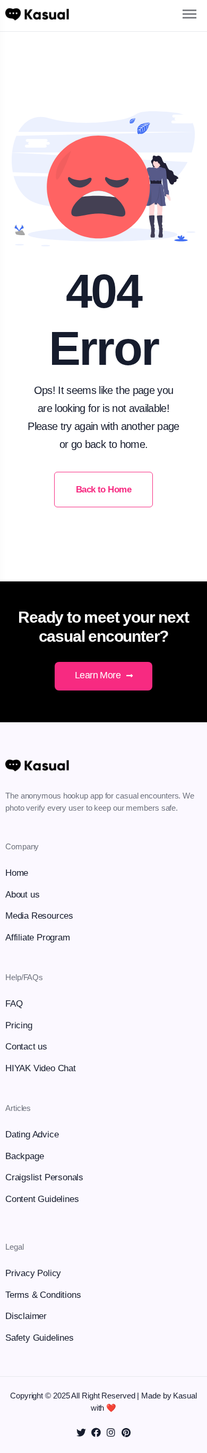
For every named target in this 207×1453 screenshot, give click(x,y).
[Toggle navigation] (180, 14)
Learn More (99, 675)
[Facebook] (96, 1432)
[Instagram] (111, 1432)
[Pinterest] (126, 1432)
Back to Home (104, 490)
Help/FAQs (24, 977)
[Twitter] (81, 1432)
